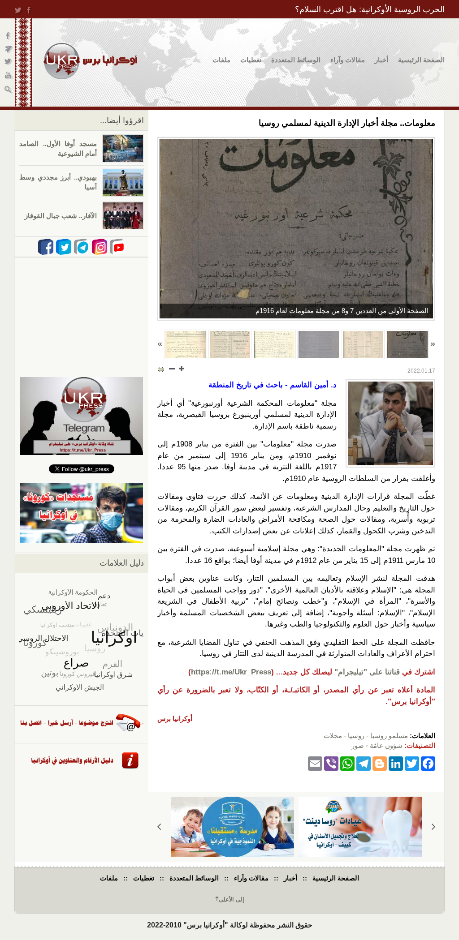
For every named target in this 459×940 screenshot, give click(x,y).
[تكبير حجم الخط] (181, 368)
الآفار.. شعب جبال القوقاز (61, 215)
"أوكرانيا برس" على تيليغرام (8, 49)
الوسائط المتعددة (295, 60)
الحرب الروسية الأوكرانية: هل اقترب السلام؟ (370, 9)
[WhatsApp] (347, 763)
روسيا (356, 735)
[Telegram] (363, 763)
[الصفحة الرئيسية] (90, 61)
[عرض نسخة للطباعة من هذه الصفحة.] (161, 369)
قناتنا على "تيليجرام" (367, 672)
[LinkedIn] (396, 763)
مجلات (333, 735)
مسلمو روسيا (389, 735)
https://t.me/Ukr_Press (231, 672)
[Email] (315, 763)
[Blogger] (379, 763)
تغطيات (250, 60)
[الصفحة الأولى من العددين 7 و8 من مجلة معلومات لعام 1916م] (296, 229)
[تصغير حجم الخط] (172, 368)
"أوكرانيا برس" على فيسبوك (8, 36)
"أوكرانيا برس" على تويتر (8, 63)
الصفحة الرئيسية (421, 60)
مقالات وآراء (347, 60)
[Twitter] (412, 763)
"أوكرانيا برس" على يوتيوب (8, 76)
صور (357, 745)
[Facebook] (428, 763)
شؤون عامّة (386, 745)
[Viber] (331, 763)
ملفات (221, 60)
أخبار (381, 60)
